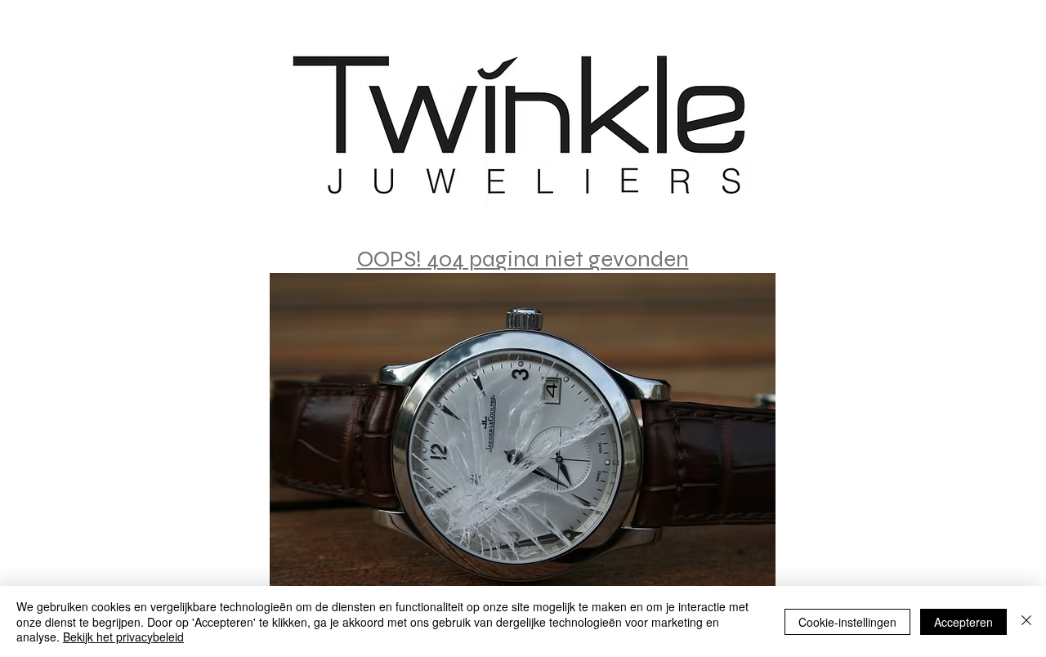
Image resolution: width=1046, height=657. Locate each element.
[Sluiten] (1026, 621)
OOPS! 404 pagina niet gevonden (523, 259)
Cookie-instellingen (847, 622)
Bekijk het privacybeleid (123, 636)
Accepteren (963, 622)
